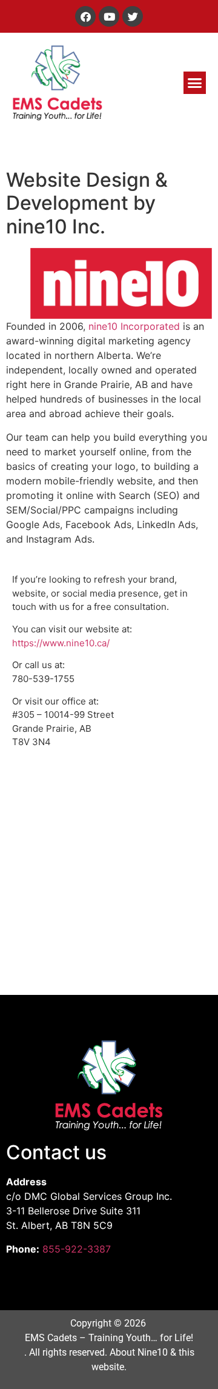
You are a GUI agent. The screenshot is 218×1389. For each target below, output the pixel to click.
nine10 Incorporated (134, 326)
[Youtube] (109, 16)
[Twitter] (132, 16)
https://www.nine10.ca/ (61, 643)
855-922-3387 (76, 1249)
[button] (194, 83)
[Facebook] (85, 16)
